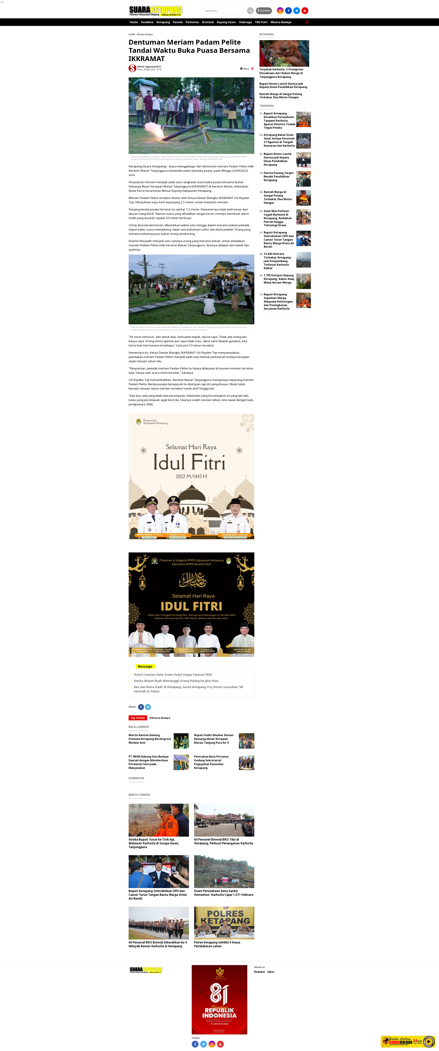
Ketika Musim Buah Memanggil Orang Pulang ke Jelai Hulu (176, 681)
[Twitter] (148, 707)
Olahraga (245, 22)
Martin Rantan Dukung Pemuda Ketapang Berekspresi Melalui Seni (150, 739)
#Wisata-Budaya (160, 717)
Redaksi (259, 972)
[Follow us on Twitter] (203, 1044)
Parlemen (192, 22)
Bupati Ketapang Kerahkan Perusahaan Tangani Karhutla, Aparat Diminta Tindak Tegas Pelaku (279, 120)
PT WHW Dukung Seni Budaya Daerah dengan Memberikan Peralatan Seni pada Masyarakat (149, 762)
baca (245, 68)
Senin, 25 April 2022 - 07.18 (149, 69)
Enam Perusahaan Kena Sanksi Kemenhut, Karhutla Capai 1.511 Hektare (223, 893)
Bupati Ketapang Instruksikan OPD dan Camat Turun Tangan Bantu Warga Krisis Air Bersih (158, 894)
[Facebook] (141, 707)
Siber (270, 972)
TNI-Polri (261, 22)
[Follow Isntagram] (212, 1044)
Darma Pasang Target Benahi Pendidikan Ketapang (279, 176)
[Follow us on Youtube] (220, 1044)
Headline (147, 22)
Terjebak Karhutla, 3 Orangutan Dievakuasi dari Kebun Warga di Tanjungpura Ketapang (281, 73)
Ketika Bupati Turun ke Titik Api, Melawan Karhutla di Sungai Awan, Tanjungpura (154, 843)
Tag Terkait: (137, 717)
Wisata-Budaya (281, 22)
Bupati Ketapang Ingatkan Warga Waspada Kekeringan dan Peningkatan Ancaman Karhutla (278, 301)
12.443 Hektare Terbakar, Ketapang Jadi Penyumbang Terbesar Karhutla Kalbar (277, 261)
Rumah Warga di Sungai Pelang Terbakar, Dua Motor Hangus (280, 95)
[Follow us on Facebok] (195, 1044)
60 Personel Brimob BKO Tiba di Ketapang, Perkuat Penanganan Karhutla (223, 841)
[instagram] (280, 10)
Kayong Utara (226, 22)
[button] (307, 20)
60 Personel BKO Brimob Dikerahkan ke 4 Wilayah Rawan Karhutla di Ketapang (158, 944)
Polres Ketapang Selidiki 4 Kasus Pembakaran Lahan (217, 944)
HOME (132, 34)
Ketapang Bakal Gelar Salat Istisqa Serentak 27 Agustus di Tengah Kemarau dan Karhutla (279, 140)
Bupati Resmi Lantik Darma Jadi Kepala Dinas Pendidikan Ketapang (283, 85)
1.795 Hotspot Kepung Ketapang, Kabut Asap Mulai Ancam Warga (279, 278)
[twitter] (296, 10)
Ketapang (163, 22)
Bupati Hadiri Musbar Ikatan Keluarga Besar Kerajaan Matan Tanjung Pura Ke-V (213, 739)
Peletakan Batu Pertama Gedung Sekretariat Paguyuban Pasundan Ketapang (211, 762)
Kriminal (208, 22)
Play (429, 1041)
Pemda (178, 22)
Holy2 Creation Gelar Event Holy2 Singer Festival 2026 (173, 675)
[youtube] (304, 10)
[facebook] (288, 10)
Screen (264, 10)
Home (134, 22)
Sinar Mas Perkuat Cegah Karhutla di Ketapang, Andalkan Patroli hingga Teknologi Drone (278, 218)
